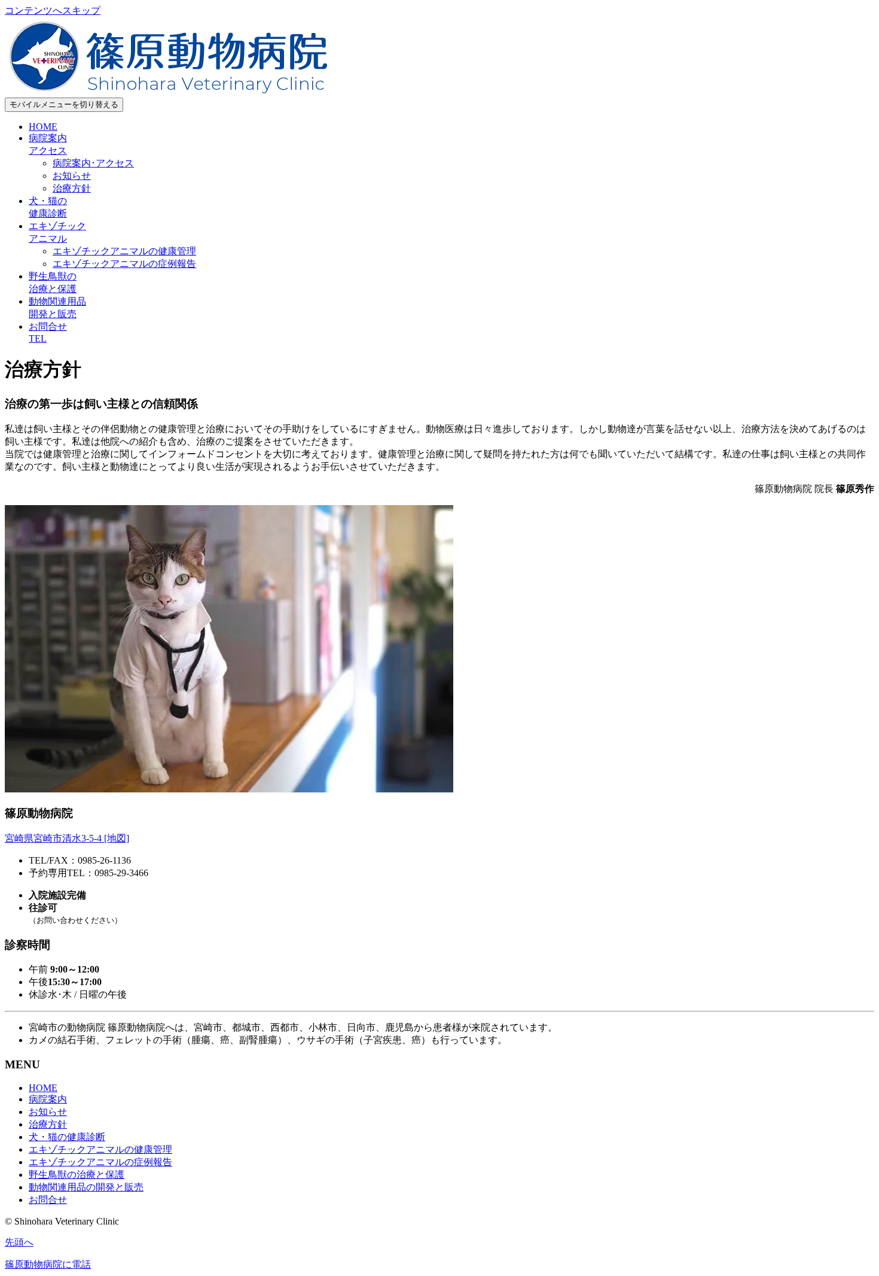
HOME (43, 126)
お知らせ (72, 176)
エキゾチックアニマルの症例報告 (124, 264)
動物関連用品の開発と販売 (86, 1187)
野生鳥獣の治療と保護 (76, 1174)
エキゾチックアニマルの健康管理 (124, 251)
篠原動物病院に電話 (48, 1264)
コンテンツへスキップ (52, 10)
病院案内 (48, 1099)
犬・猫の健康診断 (67, 1137)
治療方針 (72, 188)
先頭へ (19, 1242)
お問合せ (48, 1200)
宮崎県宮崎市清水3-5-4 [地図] (67, 838)
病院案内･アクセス (93, 163)
